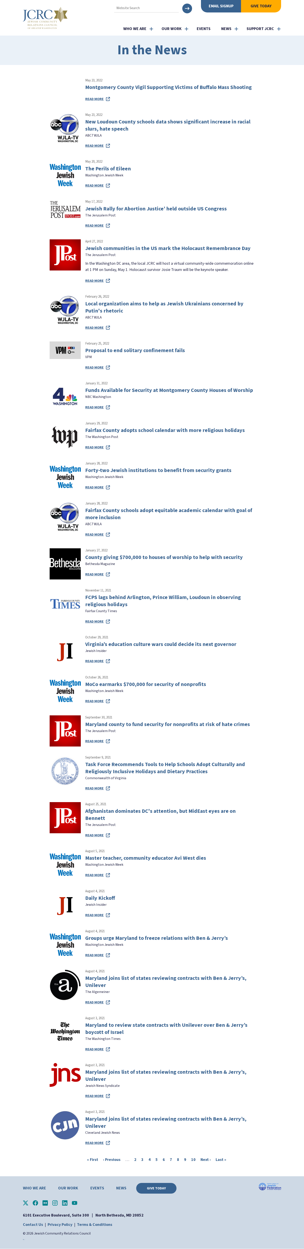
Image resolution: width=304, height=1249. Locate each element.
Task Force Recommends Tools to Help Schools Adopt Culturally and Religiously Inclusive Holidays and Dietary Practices (165, 768)
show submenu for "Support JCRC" (279, 29)
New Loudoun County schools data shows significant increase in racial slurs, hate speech (167, 125)
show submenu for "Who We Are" (151, 29)
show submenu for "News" (236, 29)
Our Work (172, 29)
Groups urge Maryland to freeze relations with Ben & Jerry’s (156, 938)
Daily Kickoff (100, 898)
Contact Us (33, 1224)
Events (204, 29)
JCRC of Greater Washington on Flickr (45, 1203)
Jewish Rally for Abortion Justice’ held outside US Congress (156, 209)
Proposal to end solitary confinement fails (135, 350)
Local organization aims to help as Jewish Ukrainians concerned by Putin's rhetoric (164, 307)
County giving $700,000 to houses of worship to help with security (164, 557)
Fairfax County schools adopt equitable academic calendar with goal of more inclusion (168, 513)
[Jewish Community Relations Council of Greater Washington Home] (45, 18)
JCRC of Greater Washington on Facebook (35, 1203)
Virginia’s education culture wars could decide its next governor (160, 644)
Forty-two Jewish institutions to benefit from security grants (158, 470)
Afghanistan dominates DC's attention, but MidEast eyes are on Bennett (160, 814)
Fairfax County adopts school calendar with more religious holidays (165, 430)
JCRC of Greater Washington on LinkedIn (65, 1203)
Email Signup (221, 6)
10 (193, 1159)
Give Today (261, 6)
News (226, 29)
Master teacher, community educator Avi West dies (145, 858)
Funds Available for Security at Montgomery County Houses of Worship (169, 390)
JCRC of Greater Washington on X (25, 1203)
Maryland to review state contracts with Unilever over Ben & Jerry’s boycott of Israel (166, 1028)
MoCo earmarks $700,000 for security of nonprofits (145, 684)
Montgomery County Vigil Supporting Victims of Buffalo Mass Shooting (168, 87)
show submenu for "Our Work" (186, 29)
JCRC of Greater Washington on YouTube (74, 1203)
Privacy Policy (60, 1224)
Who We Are (134, 29)
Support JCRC (260, 29)
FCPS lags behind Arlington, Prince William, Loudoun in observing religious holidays (163, 600)
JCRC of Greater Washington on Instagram (55, 1203)
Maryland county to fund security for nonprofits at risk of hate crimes (167, 724)
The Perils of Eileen (108, 169)
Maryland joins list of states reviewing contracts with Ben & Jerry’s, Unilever (165, 981)
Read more (94, 99)
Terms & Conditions (94, 1224)
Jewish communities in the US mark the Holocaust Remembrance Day (168, 248)
